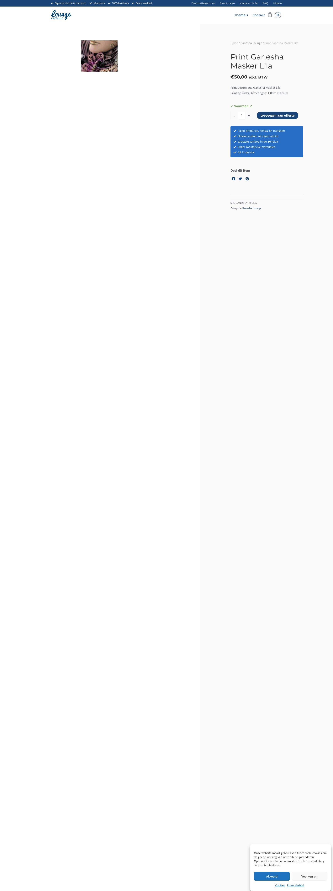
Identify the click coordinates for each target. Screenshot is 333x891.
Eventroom (227, 3)
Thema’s (241, 15)
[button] (278, 15)
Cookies (280, 885)
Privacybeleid (295, 885)
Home (234, 43)
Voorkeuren (309, 876)
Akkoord (272, 876)
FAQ (265, 3)
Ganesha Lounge (251, 43)
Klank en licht (249, 3)
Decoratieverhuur (203, 3)
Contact (258, 15)
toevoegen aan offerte (277, 115)
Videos (277, 3)
